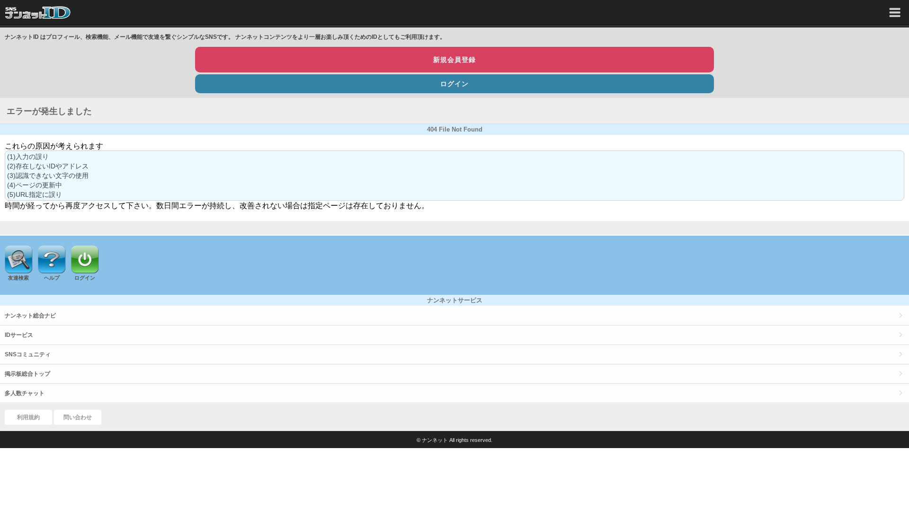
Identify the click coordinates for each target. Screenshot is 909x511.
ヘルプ (52, 278)
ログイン (454, 84)
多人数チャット (25, 393)
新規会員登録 (454, 59)
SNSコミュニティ (28, 354)
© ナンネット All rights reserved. (454, 440)
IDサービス (19, 335)
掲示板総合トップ (27, 373)
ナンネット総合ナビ (30, 315)
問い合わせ (77, 417)
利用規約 (28, 417)
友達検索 (18, 278)
